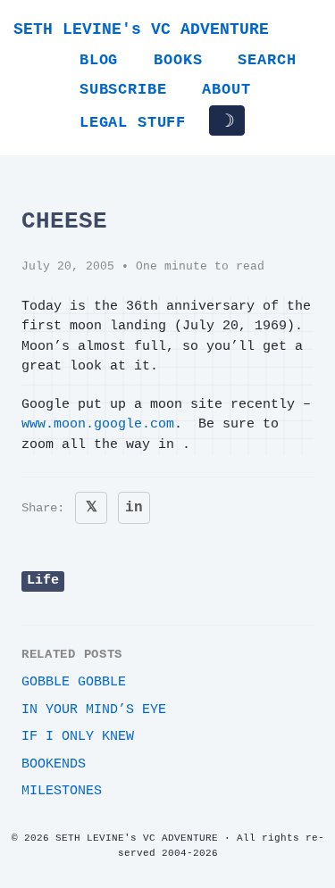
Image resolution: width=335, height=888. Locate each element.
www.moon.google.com (97, 424)
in (134, 508)
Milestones (61, 791)
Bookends (53, 764)
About (226, 89)
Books (178, 60)
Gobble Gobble (73, 682)
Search (267, 60)
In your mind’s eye (93, 710)
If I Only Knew (77, 736)
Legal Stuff (133, 122)
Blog (99, 60)
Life (43, 580)
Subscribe (123, 89)
